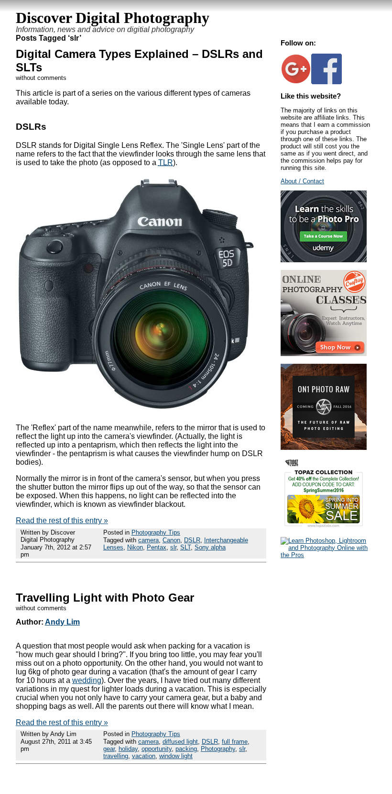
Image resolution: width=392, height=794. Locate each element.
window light (176, 756)
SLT (185, 547)
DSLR (192, 540)
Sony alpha (210, 547)
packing (186, 748)
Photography (218, 748)
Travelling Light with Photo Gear (105, 597)
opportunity (157, 748)
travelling (115, 756)
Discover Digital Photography (112, 17)
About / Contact (302, 181)
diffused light (180, 741)
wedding (86, 680)
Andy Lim (62, 622)
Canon (171, 540)
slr (173, 547)
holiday (128, 748)
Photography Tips (155, 532)
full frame (235, 741)
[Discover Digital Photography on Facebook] (326, 82)
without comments (41, 77)
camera (148, 540)
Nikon (135, 547)
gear (109, 748)
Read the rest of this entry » (62, 520)
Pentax (156, 547)
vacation (143, 756)
